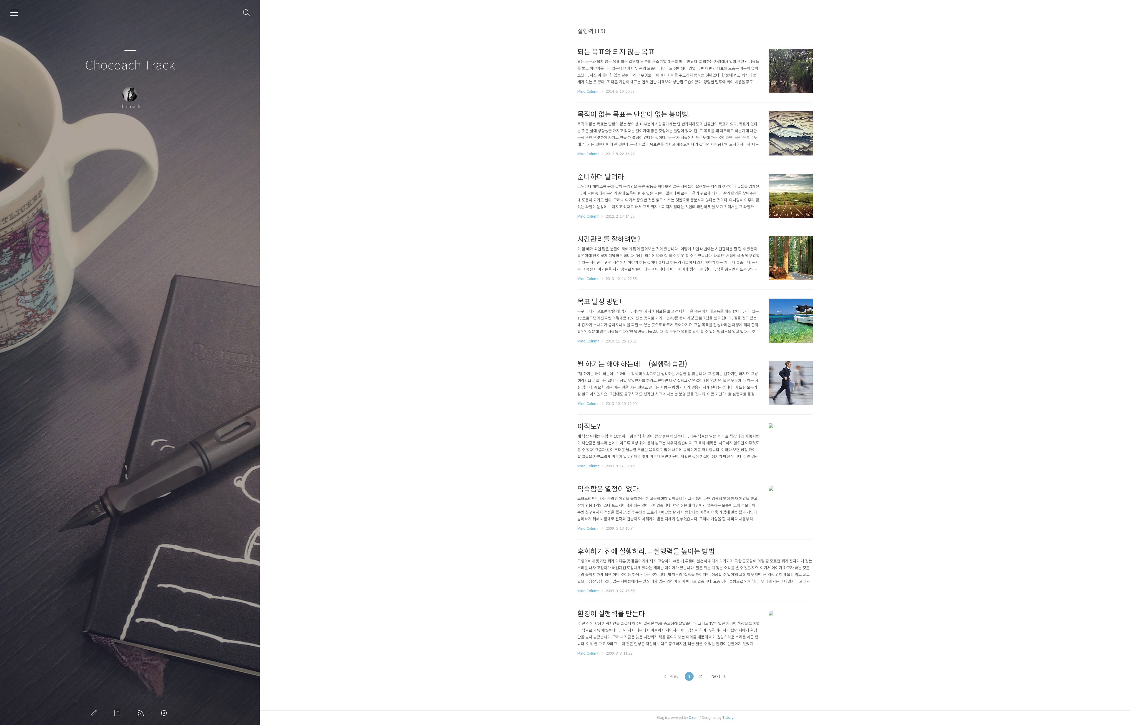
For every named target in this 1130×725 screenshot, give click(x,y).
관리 (165, 713)
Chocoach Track (130, 65)
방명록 (119, 713)
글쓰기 (95, 713)
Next (716, 676)
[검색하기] (246, 12)
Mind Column (588, 91)
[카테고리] (14, 12)
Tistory (727, 717)
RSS (142, 713)
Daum (694, 717)
